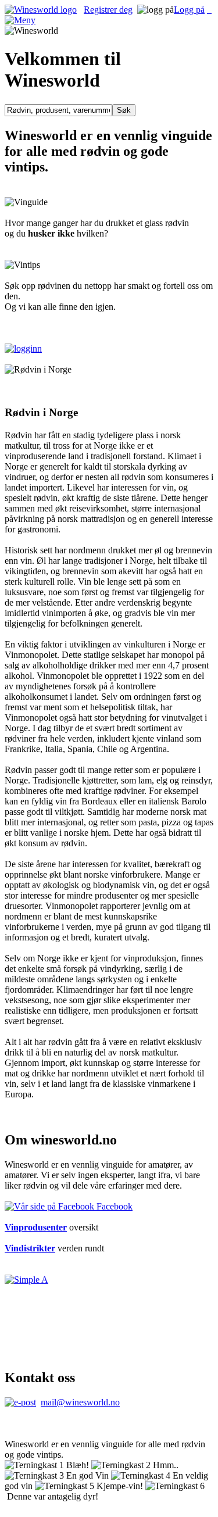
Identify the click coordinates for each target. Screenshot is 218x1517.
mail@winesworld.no (80, 1402)
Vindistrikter (30, 1248)
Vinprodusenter (36, 1227)
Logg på (189, 10)
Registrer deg (108, 10)
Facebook (113, 1206)
